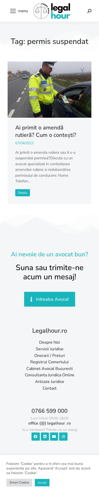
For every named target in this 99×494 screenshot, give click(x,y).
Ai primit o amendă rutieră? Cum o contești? (45, 131)
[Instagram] (63, 436)
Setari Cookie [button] (19, 482)
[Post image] (49, 90)
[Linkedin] (45, 436)
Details (22, 193)
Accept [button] (42, 483)
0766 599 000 (49, 411)
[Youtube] (54, 436)
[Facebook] (35, 436)
